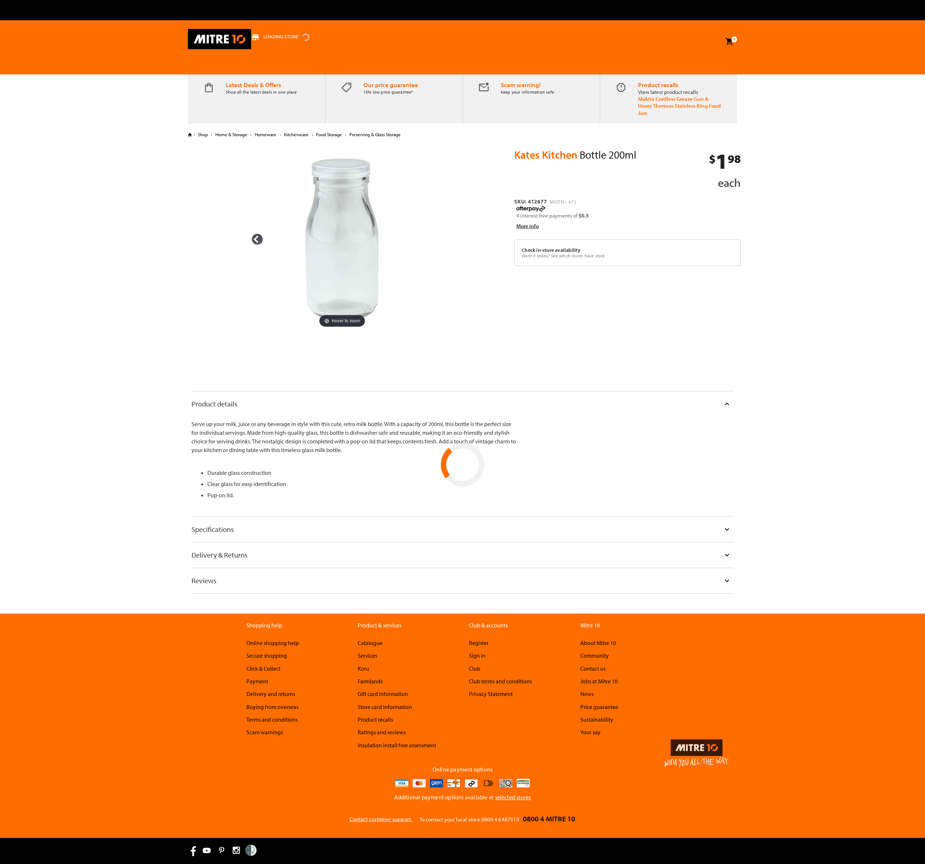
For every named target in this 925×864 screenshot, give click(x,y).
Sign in (477, 655)
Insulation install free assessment (397, 745)
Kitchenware (296, 134)
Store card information (385, 706)
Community (594, 655)
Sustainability (596, 719)
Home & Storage (231, 134)
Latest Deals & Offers (253, 85)
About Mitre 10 (598, 642)
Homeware (266, 134)
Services (367, 655)
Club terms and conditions (500, 681)
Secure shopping (266, 655)
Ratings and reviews (382, 732)
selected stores (513, 797)
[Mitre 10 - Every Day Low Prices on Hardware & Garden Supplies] (219, 39)
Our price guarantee (390, 85)
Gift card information (383, 693)
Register (479, 642)
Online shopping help (272, 642)
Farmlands (370, 681)
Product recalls (658, 85)
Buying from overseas (272, 706)
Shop (203, 134)
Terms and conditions (272, 719)
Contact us (593, 668)
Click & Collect (263, 668)
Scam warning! (521, 85)
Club (474, 668)
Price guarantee (599, 706)
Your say (590, 732)
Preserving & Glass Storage (374, 134)
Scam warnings (264, 732)
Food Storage (329, 134)
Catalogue (370, 642)
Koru (363, 668)
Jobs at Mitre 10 (599, 681)
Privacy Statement (491, 693)
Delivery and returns (270, 693)
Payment (257, 681)
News (587, 693)
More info (527, 226)
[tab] (462, 404)
